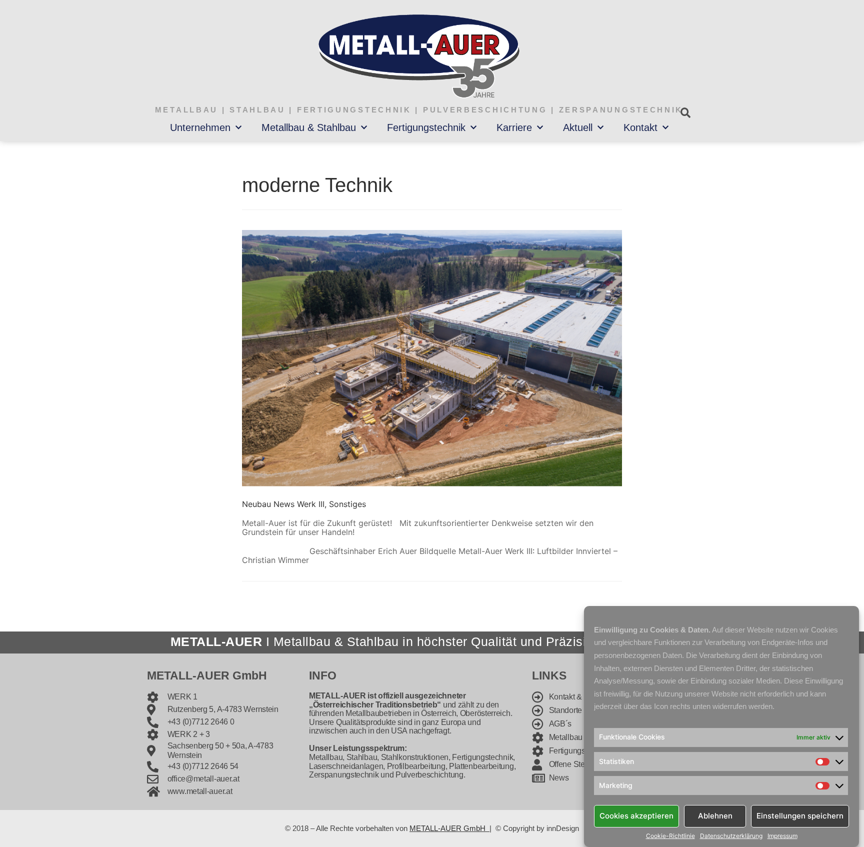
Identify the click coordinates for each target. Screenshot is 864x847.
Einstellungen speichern (800, 815)
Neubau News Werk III (283, 504)
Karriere (514, 127)
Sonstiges (347, 504)
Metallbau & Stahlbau (309, 127)
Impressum (783, 836)
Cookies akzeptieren (637, 815)
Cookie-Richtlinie (670, 836)
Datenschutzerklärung (731, 836)
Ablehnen (715, 815)
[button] (685, 113)
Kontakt (641, 127)
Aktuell (577, 127)
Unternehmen (200, 127)
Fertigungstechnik (426, 127)
